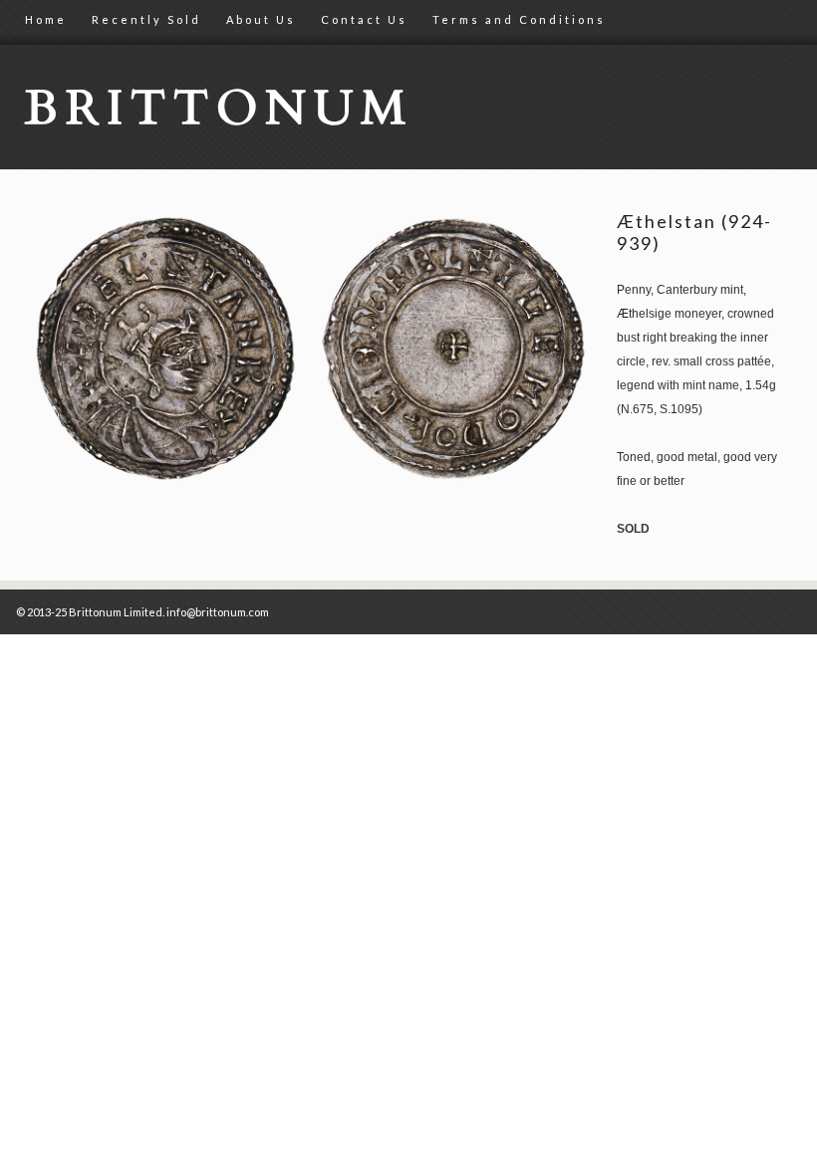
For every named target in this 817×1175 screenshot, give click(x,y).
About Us (261, 19)
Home (46, 19)
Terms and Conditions (519, 19)
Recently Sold (146, 19)
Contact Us (364, 19)
